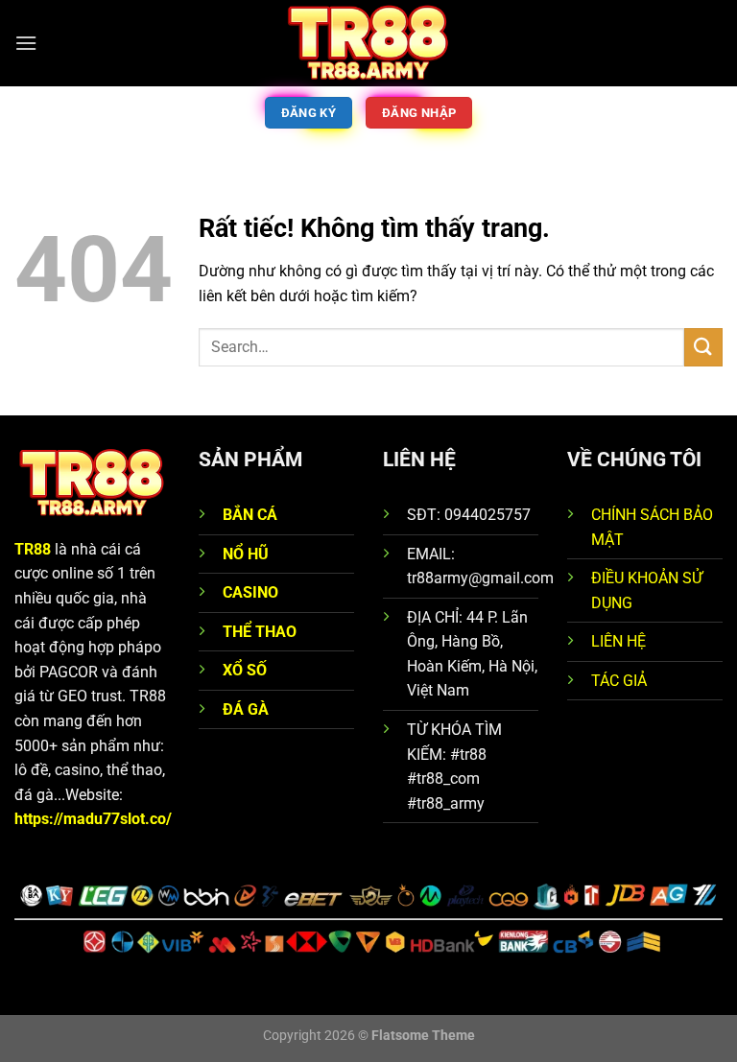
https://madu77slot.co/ (93, 819)
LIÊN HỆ (618, 641)
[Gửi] (703, 347)
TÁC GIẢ (619, 681)
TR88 (32, 549)
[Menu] (25, 42)
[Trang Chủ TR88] (368, 43)
